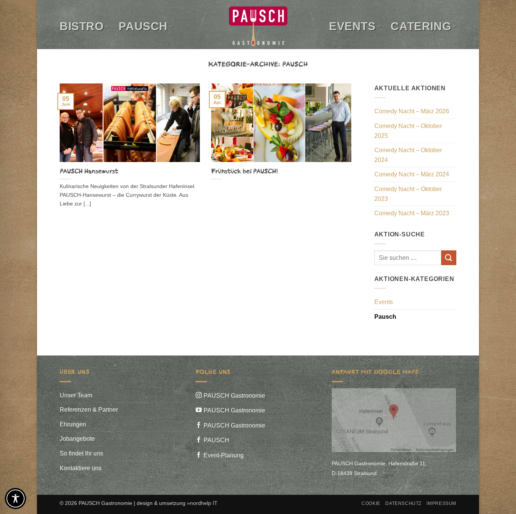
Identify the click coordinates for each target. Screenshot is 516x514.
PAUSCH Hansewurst (89, 171)
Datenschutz (403, 503)
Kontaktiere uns (81, 468)
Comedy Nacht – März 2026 (411, 111)
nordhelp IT (204, 503)
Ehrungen (73, 424)
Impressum (441, 503)
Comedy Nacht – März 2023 (411, 213)
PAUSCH (216, 440)
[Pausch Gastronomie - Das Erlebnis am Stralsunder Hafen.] (258, 26)
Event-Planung (224, 455)
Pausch (143, 26)
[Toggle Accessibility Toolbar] (15, 498)
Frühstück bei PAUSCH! (244, 171)
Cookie (371, 503)
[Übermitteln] (448, 257)
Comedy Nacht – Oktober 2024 (408, 155)
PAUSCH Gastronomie (234, 395)
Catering (421, 26)
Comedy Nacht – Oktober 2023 (408, 194)
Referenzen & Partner (89, 409)
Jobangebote (77, 438)
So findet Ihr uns (81, 453)
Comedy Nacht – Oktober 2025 (408, 131)
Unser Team (76, 395)
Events (352, 26)
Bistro (82, 26)
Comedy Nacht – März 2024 (411, 174)
